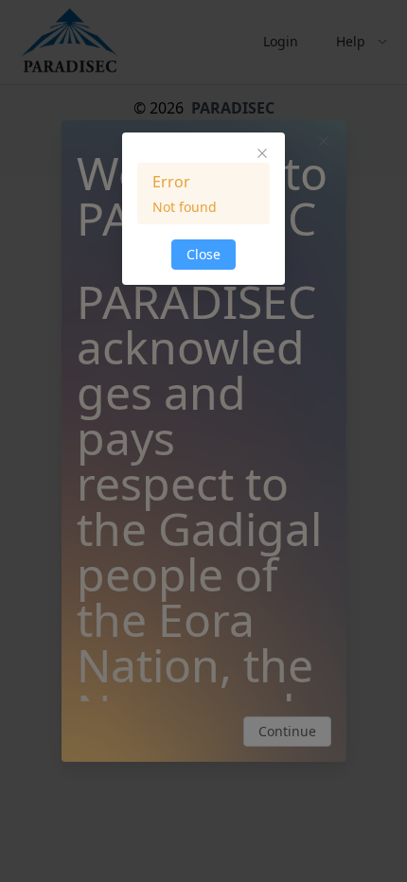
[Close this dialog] (262, 155)
